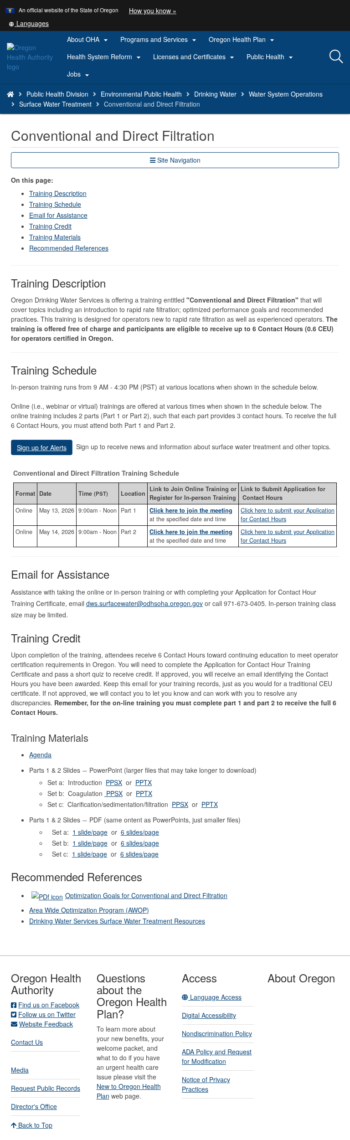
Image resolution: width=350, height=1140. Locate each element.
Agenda (40, 754)
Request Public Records (45, 1088)
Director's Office (34, 1106)
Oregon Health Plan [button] (243, 40)
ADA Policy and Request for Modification (217, 1056)
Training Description (58, 193)
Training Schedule (55, 204)
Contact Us (27, 1042)
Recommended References (68, 247)
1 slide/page (90, 832)
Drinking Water (215, 93)
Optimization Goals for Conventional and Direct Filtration (146, 895)
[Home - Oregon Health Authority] (10, 93)
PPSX (114, 782)
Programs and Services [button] (159, 40)
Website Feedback (46, 1023)
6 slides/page (140, 832)
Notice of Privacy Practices (206, 1084)
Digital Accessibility (209, 1015)
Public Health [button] (271, 57)
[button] (29, 23)
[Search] (336, 57)
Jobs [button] (79, 74)
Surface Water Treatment (55, 103)
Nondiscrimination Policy (217, 1033)
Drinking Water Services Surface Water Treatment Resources (117, 920)
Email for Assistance (58, 215)
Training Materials (55, 236)
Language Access (215, 996)
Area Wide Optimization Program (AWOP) (89, 909)
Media (20, 1069)
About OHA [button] (88, 40)
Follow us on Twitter (47, 1014)
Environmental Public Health (141, 93)
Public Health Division (57, 93)
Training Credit (50, 226)
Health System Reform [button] (105, 57)
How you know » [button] (152, 10)
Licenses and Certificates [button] (195, 57)
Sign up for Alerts (42, 447)
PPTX (143, 782)
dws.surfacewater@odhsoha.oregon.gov (144, 603)
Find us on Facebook (48, 1004)
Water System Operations (286, 93)
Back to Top (34, 1125)
